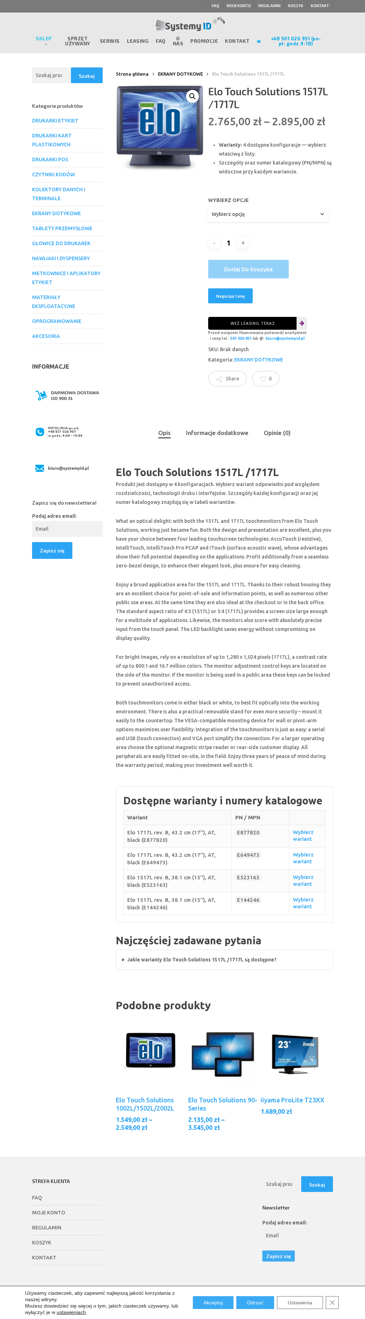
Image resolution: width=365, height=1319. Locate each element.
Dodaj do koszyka (248, 269)
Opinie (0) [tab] (277, 432)
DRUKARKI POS (50, 159)
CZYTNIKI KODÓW (53, 174)
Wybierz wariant (303, 835)
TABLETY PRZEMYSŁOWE (62, 228)
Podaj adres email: (54, 516)
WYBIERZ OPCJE (228, 200)
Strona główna (132, 73)
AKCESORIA (46, 336)
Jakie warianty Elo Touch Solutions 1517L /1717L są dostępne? (202, 959)
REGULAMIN (46, 1227)
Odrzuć (255, 1302)
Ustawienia (300, 1302)
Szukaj (87, 76)
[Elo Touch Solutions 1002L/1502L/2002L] (150, 1054)
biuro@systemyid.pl (285, 338)
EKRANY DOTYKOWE (56, 213)
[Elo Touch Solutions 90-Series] (223, 1054)
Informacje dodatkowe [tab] (217, 432)
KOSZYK (41, 1242)
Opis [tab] (164, 432)
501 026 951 (241, 338)
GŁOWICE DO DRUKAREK (61, 243)
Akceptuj (213, 1302)
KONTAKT (44, 1257)
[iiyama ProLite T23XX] (295, 1054)
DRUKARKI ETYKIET (55, 120)
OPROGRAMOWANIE (56, 321)
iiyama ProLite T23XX (292, 1099)
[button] (192, 96)
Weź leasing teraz (253, 323)
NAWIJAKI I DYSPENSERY (61, 258)
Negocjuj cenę (230, 295)
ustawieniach (71, 1312)
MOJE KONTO (48, 1213)
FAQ (37, 1198)
